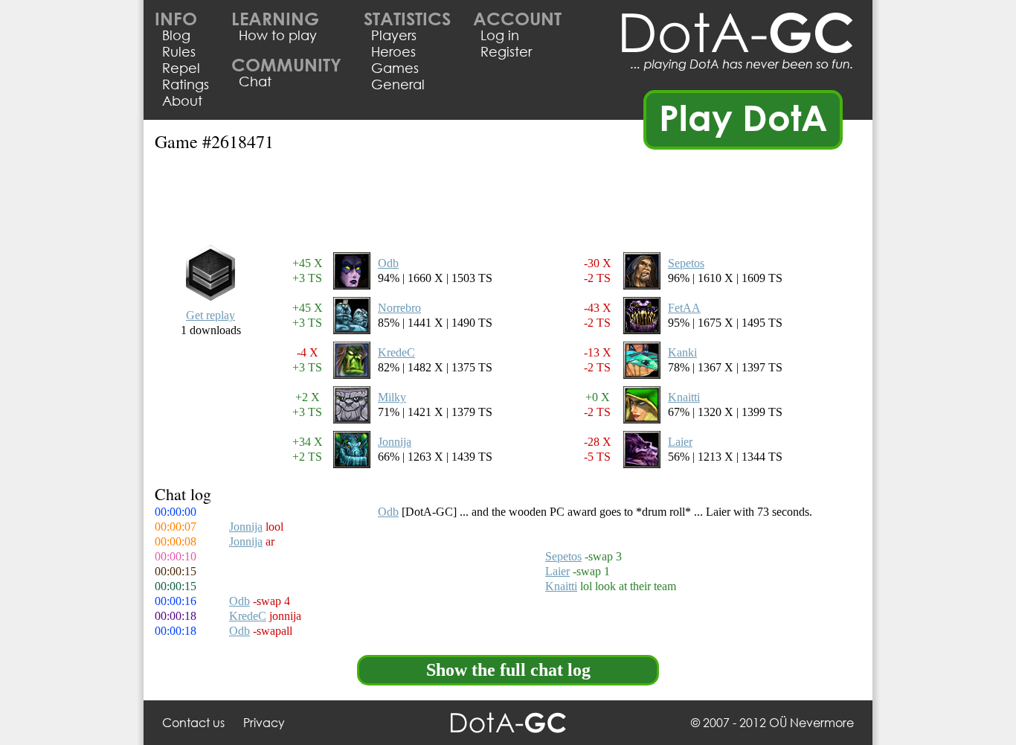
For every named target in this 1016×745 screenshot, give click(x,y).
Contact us (193, 722)
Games (395, 68)
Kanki (682, 352)
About (182, 100)
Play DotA (743, 117)
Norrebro (399, 307)
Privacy (264, 722)
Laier (680, 441)
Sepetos (686, 263)
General (398, 84)
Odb (388, 263)
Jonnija (394, 441)
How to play (278, 35)
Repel (181, 68)
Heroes (393, 51)
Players (394, 35)
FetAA (684, 307)
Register (506, 51)
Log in (499, 35)
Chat (255, 81)
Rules (179, 51)
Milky (392, 397)
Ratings (185, 84)
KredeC (396, 352)
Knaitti (684, 397)
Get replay (210, 315)
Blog (176, 35)
